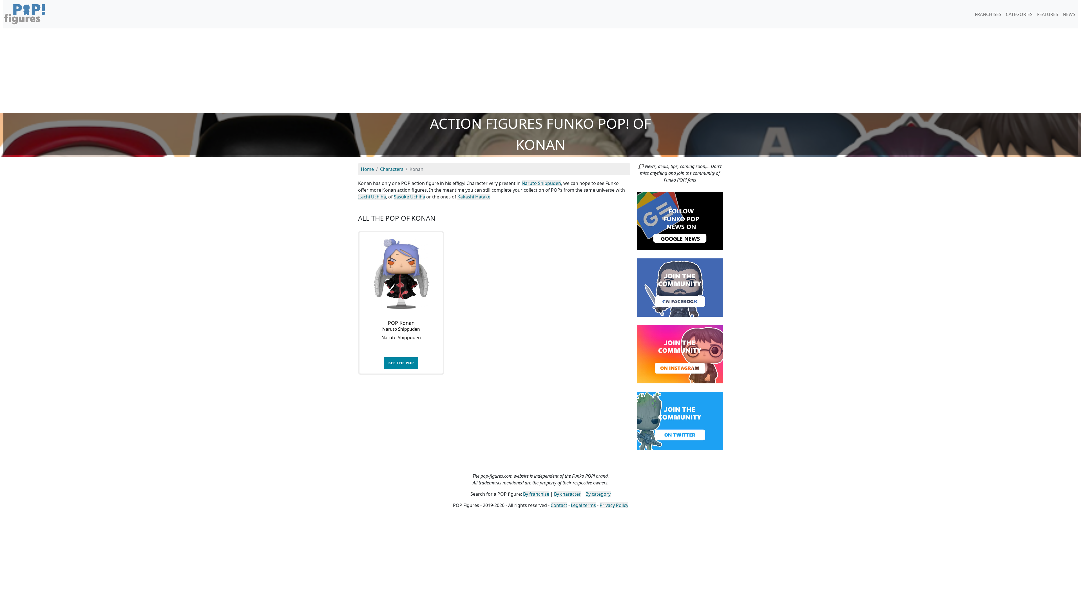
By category (598, 494)
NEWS (1069, 14)
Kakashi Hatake (473, 197)
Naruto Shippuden (541, 183)
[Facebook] (680, 287)
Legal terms (583, 505)
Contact (559, 505)
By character (567, 494)
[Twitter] (680, 420)
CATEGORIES (1019, 14)
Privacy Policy (614, 505)
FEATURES (1047, 14)
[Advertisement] (540, 70)
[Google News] (680, 220)
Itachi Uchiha (372, 197)
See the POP (401, 362)
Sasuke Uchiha (409, 197)
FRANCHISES (988, 14)
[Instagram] (680, 354)
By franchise (536, 494)
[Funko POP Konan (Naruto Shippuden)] (401, 274)
